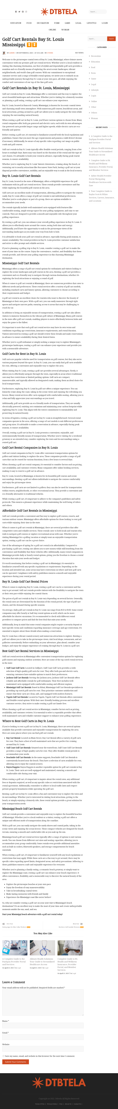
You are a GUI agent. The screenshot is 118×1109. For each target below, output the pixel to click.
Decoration (43, 23)
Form (56, 23)
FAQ (60, 1104)
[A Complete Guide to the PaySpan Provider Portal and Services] (14, 947)
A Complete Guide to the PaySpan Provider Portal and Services (14, 962)
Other (93, 107)
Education (15, 23)
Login (105, 23)
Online (52, 29)
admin (12, 53)
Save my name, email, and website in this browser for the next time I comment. (40, 1056)
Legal (78, 23)
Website (5, 1044)
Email (5, 1032)
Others (50, 53)
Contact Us (77, 1104)
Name (5, 1021)
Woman (65, 29)
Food (29, 23)
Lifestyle (91, 23)
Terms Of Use (40, 1104)
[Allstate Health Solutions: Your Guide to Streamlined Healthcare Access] (42, 947)
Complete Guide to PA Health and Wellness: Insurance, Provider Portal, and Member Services (67, 964)
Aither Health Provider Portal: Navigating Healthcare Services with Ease (100, 180)
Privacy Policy (52, 1104)
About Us (68, 1104)
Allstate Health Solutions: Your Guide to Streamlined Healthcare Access (42, 962)
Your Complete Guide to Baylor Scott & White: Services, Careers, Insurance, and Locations (101, 196)
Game (67, 23)
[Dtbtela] (59, 1078)
